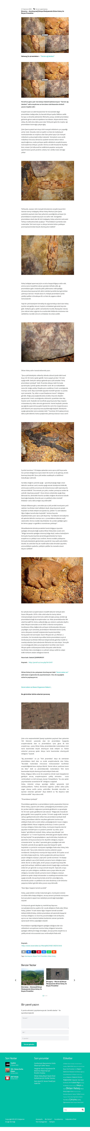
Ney (82, 1085)
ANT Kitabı (14, 1077)
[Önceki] (15, 980)
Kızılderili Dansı (72, 1085)
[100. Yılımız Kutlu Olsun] (7, 1069)
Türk (69, 1096)
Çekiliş (79, 1099)
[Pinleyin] (38, 951)
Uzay (71, 1096)
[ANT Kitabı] (7, 1077)
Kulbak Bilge (75, 1082)
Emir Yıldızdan (70, 1071)
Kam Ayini (81, 1080)
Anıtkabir (73, 1063)
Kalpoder (74, 1080)
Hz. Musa (74, 1074)
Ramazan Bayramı (67, 1094)
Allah (69, 1063)
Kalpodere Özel (70, 1119)
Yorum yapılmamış (41, 9)
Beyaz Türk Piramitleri (40, 956)
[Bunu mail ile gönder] (23, 951)
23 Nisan (65, 1063)
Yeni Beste (66, 1099)
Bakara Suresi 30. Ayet (79, 1066)
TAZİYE (13, 1063)
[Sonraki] (74, 980)
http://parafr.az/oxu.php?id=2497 (40, 662)
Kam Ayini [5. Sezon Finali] (43, 1081)
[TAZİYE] (7, 1063)
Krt (70, 1082)
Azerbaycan (28, 956)
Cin (75, 1069)
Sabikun (74, 1094)
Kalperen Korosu (77, 1077)
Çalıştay (73, 1099)
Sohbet (79, 1094)
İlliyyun (75, 1102)
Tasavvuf (65, 1096)
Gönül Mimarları (67, 1074)
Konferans (66, 1082)
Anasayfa (39, 1119)
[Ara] (82, 1109)
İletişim (52, 1122)
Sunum (82, 1094)
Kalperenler (67, 1080)
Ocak (64, 1088)
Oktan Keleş (52, 956)
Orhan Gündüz (77, 1091)
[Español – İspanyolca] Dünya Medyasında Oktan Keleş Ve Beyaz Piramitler (32, 984)
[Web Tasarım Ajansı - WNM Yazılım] (45, 1129)
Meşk (79, 1085)
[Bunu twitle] (33, 951)
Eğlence (82, 1071)
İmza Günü (80, 1102)
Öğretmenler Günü (68, 1102)
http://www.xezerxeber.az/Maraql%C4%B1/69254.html (42, 946)
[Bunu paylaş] (28, 951)
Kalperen (69, 1077)
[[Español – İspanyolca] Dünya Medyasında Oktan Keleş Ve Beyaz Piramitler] (32, 969)
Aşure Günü (70, 1066)
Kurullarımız (58, 1119)
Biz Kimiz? (48, 1119)
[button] (43, 996)
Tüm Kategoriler (41, 1122)
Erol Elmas (77, 1071)
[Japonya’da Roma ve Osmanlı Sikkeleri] (57, 969)
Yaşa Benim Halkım (77, 1096)
